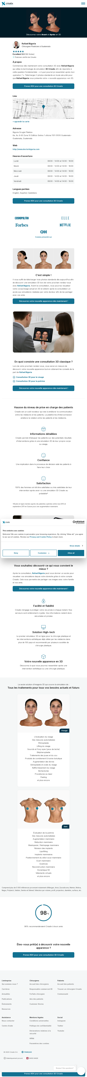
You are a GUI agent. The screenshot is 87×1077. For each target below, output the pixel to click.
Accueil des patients (65, 984)
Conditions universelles (39, 1021)
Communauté (62, 994)
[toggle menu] (83, 3)
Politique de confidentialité (40, 1026)
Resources (6, 1009)
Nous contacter (8, 1021)
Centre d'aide (7, 1026)
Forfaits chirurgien (37, 994)
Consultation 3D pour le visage (30, 377)
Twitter (60, 1026)
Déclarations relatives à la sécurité (40, 1032)
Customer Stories (37, 1004)
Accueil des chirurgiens (39, 984)
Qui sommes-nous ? (10, 984)
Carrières (6, 989)
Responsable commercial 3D (41, 989)
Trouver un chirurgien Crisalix (69, 989)
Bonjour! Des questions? (65, 1068)
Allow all (71, 553)
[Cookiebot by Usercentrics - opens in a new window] (74, 522)
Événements (7, 1004)
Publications (7, 999)
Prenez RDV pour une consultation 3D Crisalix (43, 86)
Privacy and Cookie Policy (41, 537)
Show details (75, 546)
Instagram (61, 1021)
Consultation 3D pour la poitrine (30, 381)
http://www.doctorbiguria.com (26, 149)
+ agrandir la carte (21, 121)
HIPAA (32, 1038)
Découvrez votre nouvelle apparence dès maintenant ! (43, 301)
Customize (42, 553)
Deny (16, 553)
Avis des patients (36, 999)
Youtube (60, 1031)
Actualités (6, 994)
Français (28, 1052)
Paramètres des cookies (39, 1043)
